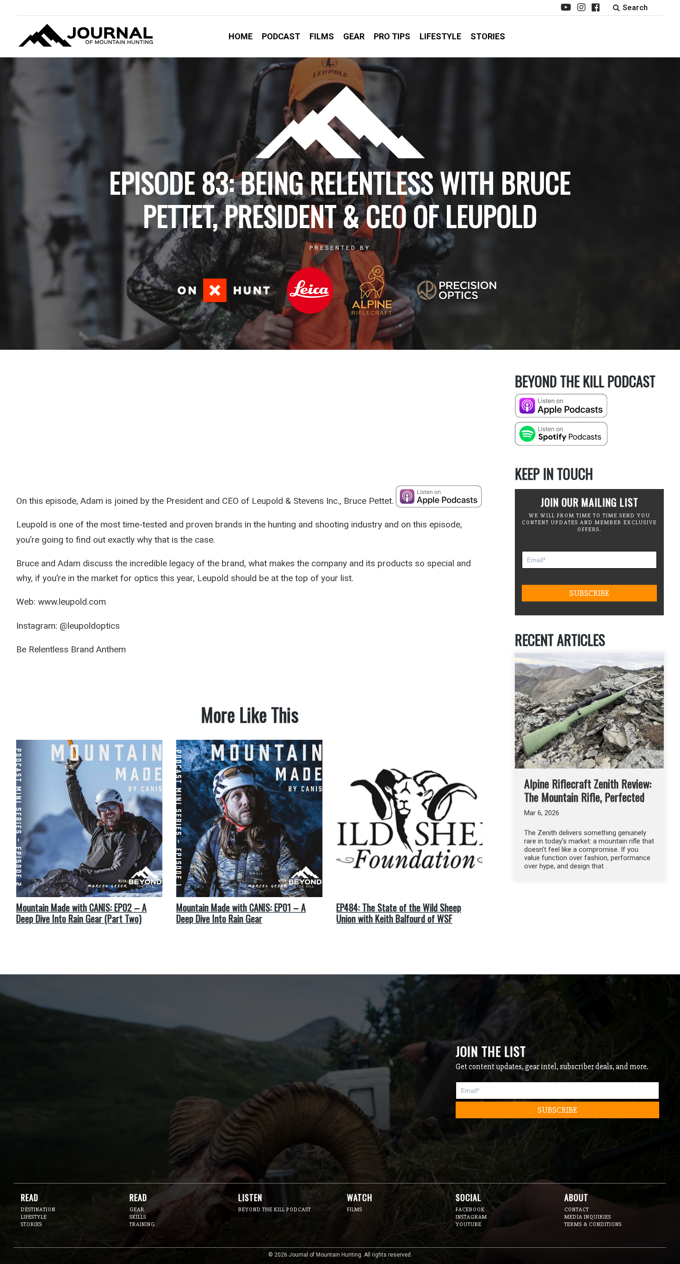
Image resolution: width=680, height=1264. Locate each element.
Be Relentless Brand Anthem (71, 649)
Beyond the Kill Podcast (274, 1209)
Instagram (471, 1217)
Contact (576, 1209)
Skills (138, 1217)
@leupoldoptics (90, 625)
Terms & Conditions (593, 1224)
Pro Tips (392, 36)
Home (241, 36)
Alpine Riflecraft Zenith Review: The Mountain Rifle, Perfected (587, 790)
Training (142, 1224)
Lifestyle (440, 36)
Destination (38, 1209)
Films (321, 36)
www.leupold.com (72, 601)
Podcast (281, 36)
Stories (487, 36)
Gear (354, 36)
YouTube (469, 1224)
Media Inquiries (587, 1217)
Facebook (470, 1209)
